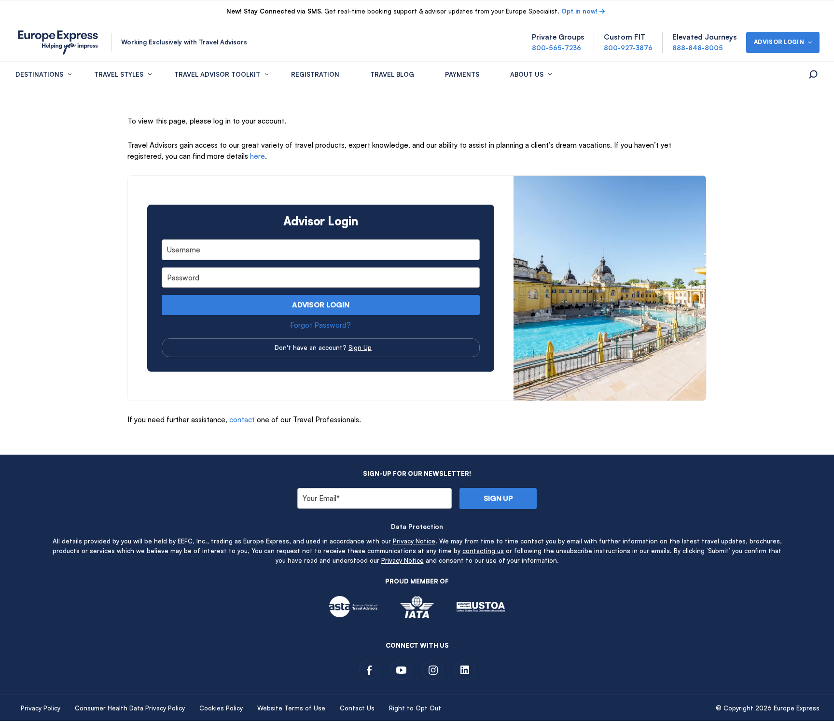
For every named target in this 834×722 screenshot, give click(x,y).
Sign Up (360, 347)
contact (242, 419)
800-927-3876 (628, 48)
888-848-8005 (697, 48)
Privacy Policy (40, 708)
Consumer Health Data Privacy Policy (130, 708)
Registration (315, 74)
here (257, 156)
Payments (462, 74)
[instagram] (433, 670)
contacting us (483, 551)
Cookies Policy (221, 708)
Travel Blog (392, 74)
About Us (526, 74)
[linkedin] (465, 670)
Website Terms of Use (291, 708)
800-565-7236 (556, 48)
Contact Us (357, 708)
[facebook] (369, 670)
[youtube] (401, 670)
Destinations (39, 74)
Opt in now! (579, 11)
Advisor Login (320, 304)
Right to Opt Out (415, 708)
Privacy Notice (414, 541)
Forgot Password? (320, 325)
